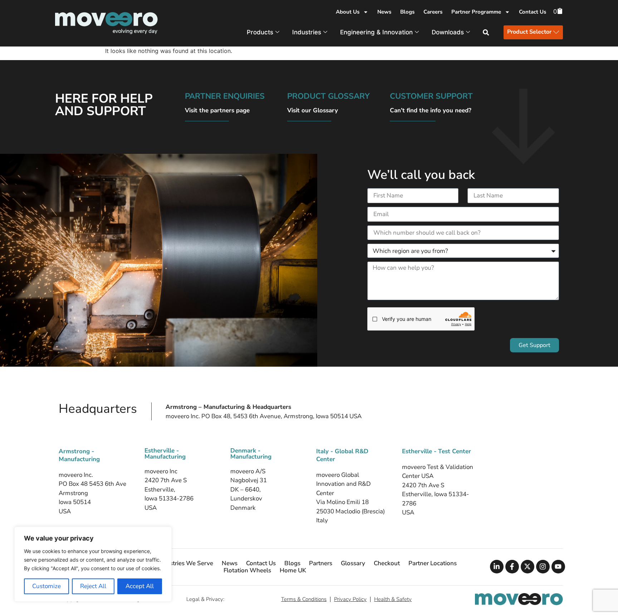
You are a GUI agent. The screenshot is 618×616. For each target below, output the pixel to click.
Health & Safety (393, 599)
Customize (46, 586)
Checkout (387, 563)
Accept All (140, 586)
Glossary (353, 563)
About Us (347, 11)
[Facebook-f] (512, 566)
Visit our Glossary (312, 110)
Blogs (407, 11)
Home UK (293, 570)
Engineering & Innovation (376, 32)
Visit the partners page (217, 110)
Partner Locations (432, 563)
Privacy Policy (350, 599)
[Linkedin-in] (497, 566)
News (384, 11)
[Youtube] (558, 566)
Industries (306, 32)
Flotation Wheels (247, 570)
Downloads (448, 32)
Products (260, 32)
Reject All (93, 586)
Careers (432, 11)
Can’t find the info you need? (430, 110)
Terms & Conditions (304, 599)
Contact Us (532, 11)
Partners (320, 563)
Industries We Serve (185, 563)
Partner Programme (476, 11)
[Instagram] (543, 566)
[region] (93, 564)
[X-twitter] (527, 566)
